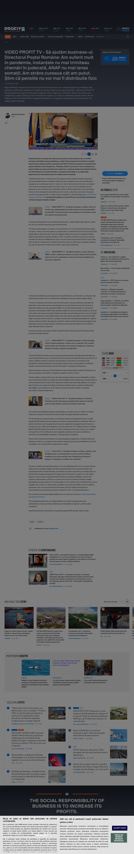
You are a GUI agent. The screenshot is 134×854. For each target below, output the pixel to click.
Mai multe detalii (41, 835)
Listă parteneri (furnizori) (69, 852)
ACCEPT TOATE (119, 828)
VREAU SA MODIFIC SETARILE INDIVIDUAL (119, 838)
